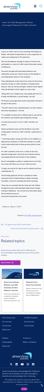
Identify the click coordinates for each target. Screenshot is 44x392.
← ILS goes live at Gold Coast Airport (17, 224)
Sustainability (7, 342)
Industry (5, 338)
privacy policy (23, 384)
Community (6, 326)
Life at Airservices (8, 318)
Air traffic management (17, 22)
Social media (29, 326)
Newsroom (6, 330)
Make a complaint (29, 342)
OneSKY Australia (30, 318)
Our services (7, 322)
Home (4, 22)
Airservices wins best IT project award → (26, 228)
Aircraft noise (29, 322)
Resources (6, 346)
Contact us (27, 338)
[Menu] (35, 6)
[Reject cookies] (41, 385)
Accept (24, 389)
